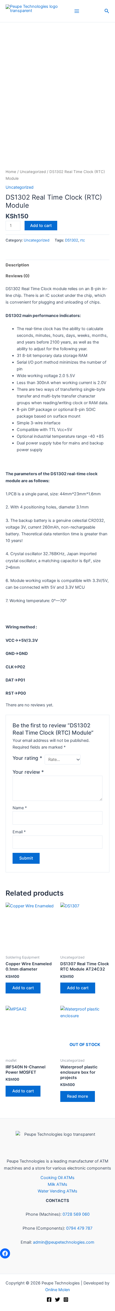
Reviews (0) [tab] (18, 275)
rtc (82, 240)
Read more (77, 1096)
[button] (106, 11)
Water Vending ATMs (57, 1191)
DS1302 (71, 240)
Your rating (27, 758)
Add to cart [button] (23, 987)
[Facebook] (5, 1253)
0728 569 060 (76, 1214)
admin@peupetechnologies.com (63, 1242)
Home (11, 171)
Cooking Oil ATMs (57, 1177)
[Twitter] (57, 1299)
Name (20, 807)
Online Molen (57, 1289)
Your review (28, 772)
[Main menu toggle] (76, 10)
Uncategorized (33, 171)
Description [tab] (17, 265)
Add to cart (41, 225)
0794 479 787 (79, 1228)
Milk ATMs (57, 1184)
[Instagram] (65, 1299)
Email (19, 831)
